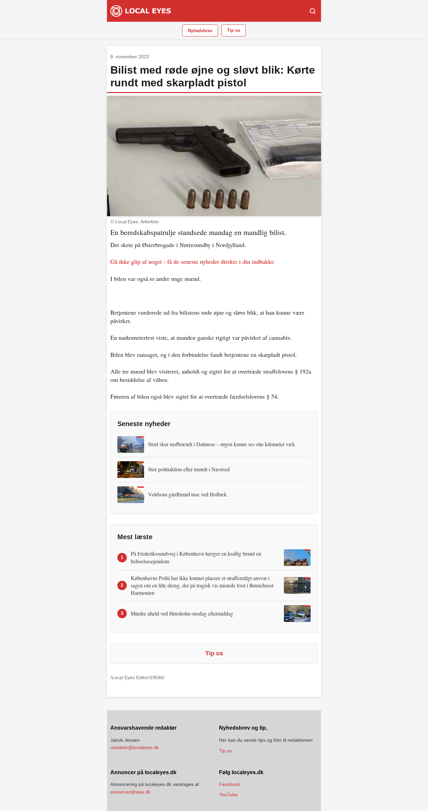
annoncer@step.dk (130, 792)
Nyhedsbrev (200, 30)
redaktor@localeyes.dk (134, 747)
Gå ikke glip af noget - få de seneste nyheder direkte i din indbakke (192, 261)
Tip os (233, 30)
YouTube (228, 794)
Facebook (229, 784)
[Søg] (313, 11)
